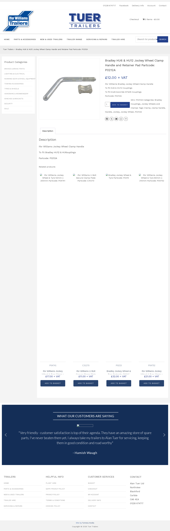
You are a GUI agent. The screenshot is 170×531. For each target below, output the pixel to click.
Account (151, 5)
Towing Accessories (14, 84)
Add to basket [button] (53, 383)
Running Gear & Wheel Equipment (18, 79)
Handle (108, 112)
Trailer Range (74, 39)
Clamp (147, 108)
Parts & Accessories (25, 39)
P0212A (138, 112)
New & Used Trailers (51, 39)
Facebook (123, 5)
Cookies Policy (53, 506)
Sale (6, 109)
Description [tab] (47, 131)
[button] (6, 435)
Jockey (116, 112)
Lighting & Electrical (14, 74)
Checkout (134, 19)
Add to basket (120, 105)
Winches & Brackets (13, 99)
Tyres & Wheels (11, 89)
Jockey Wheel (127, 112)
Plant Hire (51, 483)
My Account (93, 495)
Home (7, 39)
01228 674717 (109, 5)
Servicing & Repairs (96, 39)
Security (8, 104)
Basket (91, 483)
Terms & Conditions (55, 500)
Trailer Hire (118, 39)
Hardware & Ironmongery (16, 94)
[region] (85, 435)
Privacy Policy (52, 495)
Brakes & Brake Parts (14, 69)
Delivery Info (138, 5)
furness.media (88, 523)
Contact (162, 5)
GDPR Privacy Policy (55, 489)
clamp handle (158, 108)
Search (162, 39)
